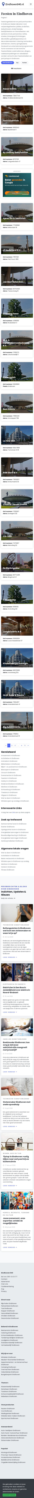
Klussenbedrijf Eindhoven (10, 1386)
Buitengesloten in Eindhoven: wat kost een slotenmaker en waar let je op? (17, 930)
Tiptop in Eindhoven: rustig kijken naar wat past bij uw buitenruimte (16, 1159)
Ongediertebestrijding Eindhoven (13, 1462)
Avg (2, 1289)
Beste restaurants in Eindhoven (12, 858)
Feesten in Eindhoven (9, 778)
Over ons (4, 1284)
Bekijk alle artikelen (7, 898)
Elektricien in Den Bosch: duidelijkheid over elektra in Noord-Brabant (16, 990)
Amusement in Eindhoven (10, 755)
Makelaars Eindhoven (9, 1396)
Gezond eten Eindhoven (10, 1318)
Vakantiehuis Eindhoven (10, 1372)
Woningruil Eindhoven (9, 1452)
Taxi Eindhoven (6, 1308)
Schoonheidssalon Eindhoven (12, 1335)
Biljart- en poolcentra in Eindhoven (14, 767)
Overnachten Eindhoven (10, 1369)
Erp (17, 62)
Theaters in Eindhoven (9, 792)
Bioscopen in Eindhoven (10, 770)
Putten (24, 62)
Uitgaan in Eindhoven (9, 795)
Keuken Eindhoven (8, 1408)
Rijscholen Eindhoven (9, 1303)
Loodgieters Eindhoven (9, 1340)
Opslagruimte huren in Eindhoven (13, 829)
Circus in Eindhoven (8, 772)
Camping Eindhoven (8, 1367)
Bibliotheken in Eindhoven (10, 764)
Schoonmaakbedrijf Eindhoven (12, 1394)
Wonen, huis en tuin (12, 1153)
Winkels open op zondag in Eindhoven (15, 801)
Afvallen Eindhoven (8, 1316)
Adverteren (5, 1281)
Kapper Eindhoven (8, 1311)
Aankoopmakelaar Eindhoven (12, 841)
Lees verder (9, 957)
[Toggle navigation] (31, 4)
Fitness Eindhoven (7, 870)
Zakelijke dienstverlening (15, 1039)
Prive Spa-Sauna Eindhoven (11, 1455)
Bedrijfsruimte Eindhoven (10, 1460)
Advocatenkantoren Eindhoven (12, 1438)
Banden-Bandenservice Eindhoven (14, 1435)
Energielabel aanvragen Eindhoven (14, 838)
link (13, 812)
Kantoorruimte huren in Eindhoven (13, 824)
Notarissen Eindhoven (9, 1389)
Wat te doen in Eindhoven (10, 798)
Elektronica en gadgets (14, 984)
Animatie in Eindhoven (9, 761)
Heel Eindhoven (7, 62)
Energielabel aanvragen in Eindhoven (15, 832)
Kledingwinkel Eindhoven (10, 1413)
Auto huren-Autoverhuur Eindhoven (14, 1433)
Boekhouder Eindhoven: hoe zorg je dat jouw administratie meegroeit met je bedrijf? (16, 1046)
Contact (4, 1279)
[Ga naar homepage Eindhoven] (12, 4)
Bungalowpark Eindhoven (10, 1374)
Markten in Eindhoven (9, 787)
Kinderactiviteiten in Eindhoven (12, 784)
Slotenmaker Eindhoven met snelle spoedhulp (16, 1103)
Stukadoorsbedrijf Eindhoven (11, 1343)
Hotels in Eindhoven (8, 867)
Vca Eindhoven (6, 1411)
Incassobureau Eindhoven (10, 1457)
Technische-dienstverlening (16, 925)
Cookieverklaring (7, 1286)
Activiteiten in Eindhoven (10, 758)
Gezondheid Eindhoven (9, 1313)
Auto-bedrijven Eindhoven (10, 1430)
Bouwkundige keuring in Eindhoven (13, 835)
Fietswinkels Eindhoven (9, 1306)
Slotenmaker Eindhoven (10, 1440)
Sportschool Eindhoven (9, 1418)
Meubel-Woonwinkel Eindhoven (12, 1360)
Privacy (4, 1291)
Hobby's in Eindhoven (9, 781)
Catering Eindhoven (8, 1333)
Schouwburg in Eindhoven (10, 789)
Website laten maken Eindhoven (13, 1416)
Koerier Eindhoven (8, 827)
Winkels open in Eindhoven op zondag (15, 861)
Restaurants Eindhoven (9, 1330)
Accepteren (9, 1495)
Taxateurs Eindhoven (9, 1391)
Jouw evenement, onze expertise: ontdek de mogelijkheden (14, 1221)
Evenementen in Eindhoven (11, 775)
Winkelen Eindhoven (8, 1357)
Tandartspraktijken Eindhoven (12, 1338)
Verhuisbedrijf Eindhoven (10, 1345)
